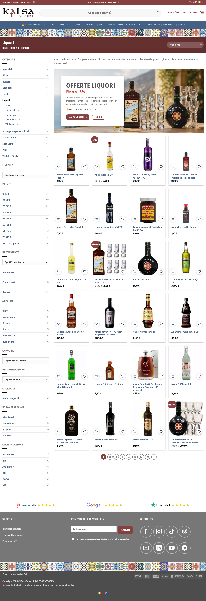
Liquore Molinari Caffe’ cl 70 (108, 227)
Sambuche (10, 119)
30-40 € (7, 212)
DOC (4, 473)
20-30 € (6, 206)
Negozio (14, 48)
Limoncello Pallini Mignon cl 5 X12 (71, 281)
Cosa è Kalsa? (9, 541)
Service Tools (152, 25)
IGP (4, 485)
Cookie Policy (22, 573)
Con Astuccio (9, 282)
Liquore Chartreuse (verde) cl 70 (185, 281)
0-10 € (5, 193)
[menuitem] (100, 593)
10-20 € (6, 199)
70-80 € (6, 237)
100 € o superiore (11, 243)
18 (147, 456)
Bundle (6, 81)
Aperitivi (89, 25)
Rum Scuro (8, 341)
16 (135, 456)
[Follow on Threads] (185, 532)
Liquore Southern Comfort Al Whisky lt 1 (70, 333)
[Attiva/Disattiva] (47, 69)
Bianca (6, 310)
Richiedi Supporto (12, 528)
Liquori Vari (11, 114)
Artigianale (8, 466)
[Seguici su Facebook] (146, 532)
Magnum (7, 429)
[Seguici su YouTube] (172, 548)
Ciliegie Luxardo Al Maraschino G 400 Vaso (147, 228)
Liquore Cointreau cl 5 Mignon (109, 384)
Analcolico (8, 272)
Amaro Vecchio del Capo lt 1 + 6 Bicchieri (109, 281)
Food (180, 25)
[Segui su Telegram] (185, 548)
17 (141, 456)
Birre (110, 25)
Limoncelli (10, 110)
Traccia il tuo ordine (13, 534)
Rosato (6, 323)
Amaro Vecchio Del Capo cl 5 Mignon (70, 176)
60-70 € (6, 230)
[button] (177, 13)
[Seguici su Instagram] (159, 532)
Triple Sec (10, 124)
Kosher (6, 291)
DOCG (5, 479)
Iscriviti (125, 530)
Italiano (193, 2)
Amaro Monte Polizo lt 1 (106, 439)
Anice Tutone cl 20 (104, 174)
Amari (8, 105)
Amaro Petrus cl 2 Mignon (183, 227)
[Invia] (158, 12)
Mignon (6, 435)
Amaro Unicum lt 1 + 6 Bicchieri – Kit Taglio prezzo (184, 441)
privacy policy (123, 539)
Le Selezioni (49, 25)
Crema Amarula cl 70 (143, 439)
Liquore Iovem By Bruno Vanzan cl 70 (144, 176)
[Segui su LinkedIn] (159, 548)
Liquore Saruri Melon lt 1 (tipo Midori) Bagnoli (71, 386)
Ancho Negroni (10, 398)
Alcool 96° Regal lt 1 (181, 384)
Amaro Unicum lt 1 (142, 279)
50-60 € (7, 224)
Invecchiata (8, 316)
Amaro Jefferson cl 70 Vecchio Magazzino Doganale (109, 333)
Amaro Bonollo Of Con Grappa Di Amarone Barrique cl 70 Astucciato (147, 387)
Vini (100, 25)
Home (5, 48)
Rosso (5, 329)
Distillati (64, 25)
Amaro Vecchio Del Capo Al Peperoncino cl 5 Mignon (184, 176)
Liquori (77, 25)
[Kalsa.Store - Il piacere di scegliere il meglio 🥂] (18, 12)
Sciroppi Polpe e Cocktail (129, 25)
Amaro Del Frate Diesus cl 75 (184, 331)
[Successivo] (154, 457)
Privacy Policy (9, 573)
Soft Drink (167, 25)
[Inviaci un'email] (146, 548)
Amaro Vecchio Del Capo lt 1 (70, 227)
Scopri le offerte (32, 25)
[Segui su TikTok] (172, 532)
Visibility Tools (10, 156)
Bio (4, 460)
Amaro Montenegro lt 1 (144, 331)
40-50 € (7, 218)
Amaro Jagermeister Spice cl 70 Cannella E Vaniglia (70, 441)
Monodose (8, 423)
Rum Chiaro (8, 335)
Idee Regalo (8, 417)
